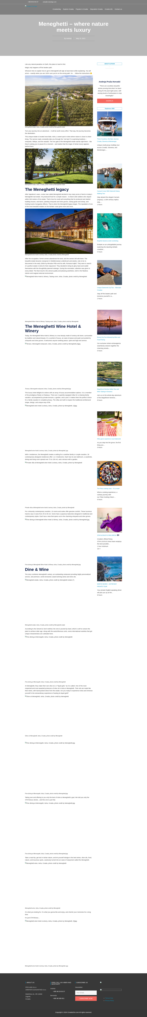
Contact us (118, 9)
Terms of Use (109, 998)
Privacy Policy (109, 1000)
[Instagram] (115, 2)
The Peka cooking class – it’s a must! (108, 488)
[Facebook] (112, 2)
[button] (119, 2)
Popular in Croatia (82, 9)
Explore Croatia (68, 9)
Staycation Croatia (96, 9)
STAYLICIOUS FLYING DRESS (106, 535)
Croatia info (109, 9)
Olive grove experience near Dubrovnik (109, 439)
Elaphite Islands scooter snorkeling (107, 241)
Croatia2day (57, 9)
